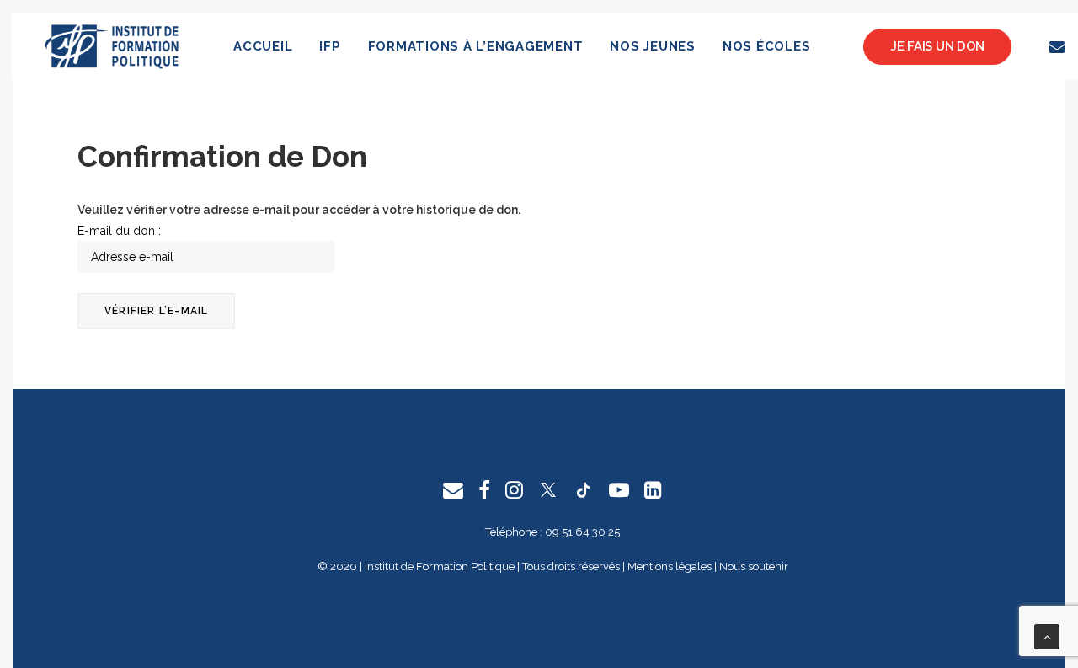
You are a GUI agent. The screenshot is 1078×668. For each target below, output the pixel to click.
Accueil (262, 46)
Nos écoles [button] (767, 46)
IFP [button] (329, 46)
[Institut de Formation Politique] (112, 46)
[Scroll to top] (1046, 636)
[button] (1059, 46)
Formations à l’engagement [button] (476, 46)
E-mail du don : (119, 231)
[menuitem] (262, 46)
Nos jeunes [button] (653, 46)
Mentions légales (669, 566)
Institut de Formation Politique (440, 566)
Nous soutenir (753, 566)
